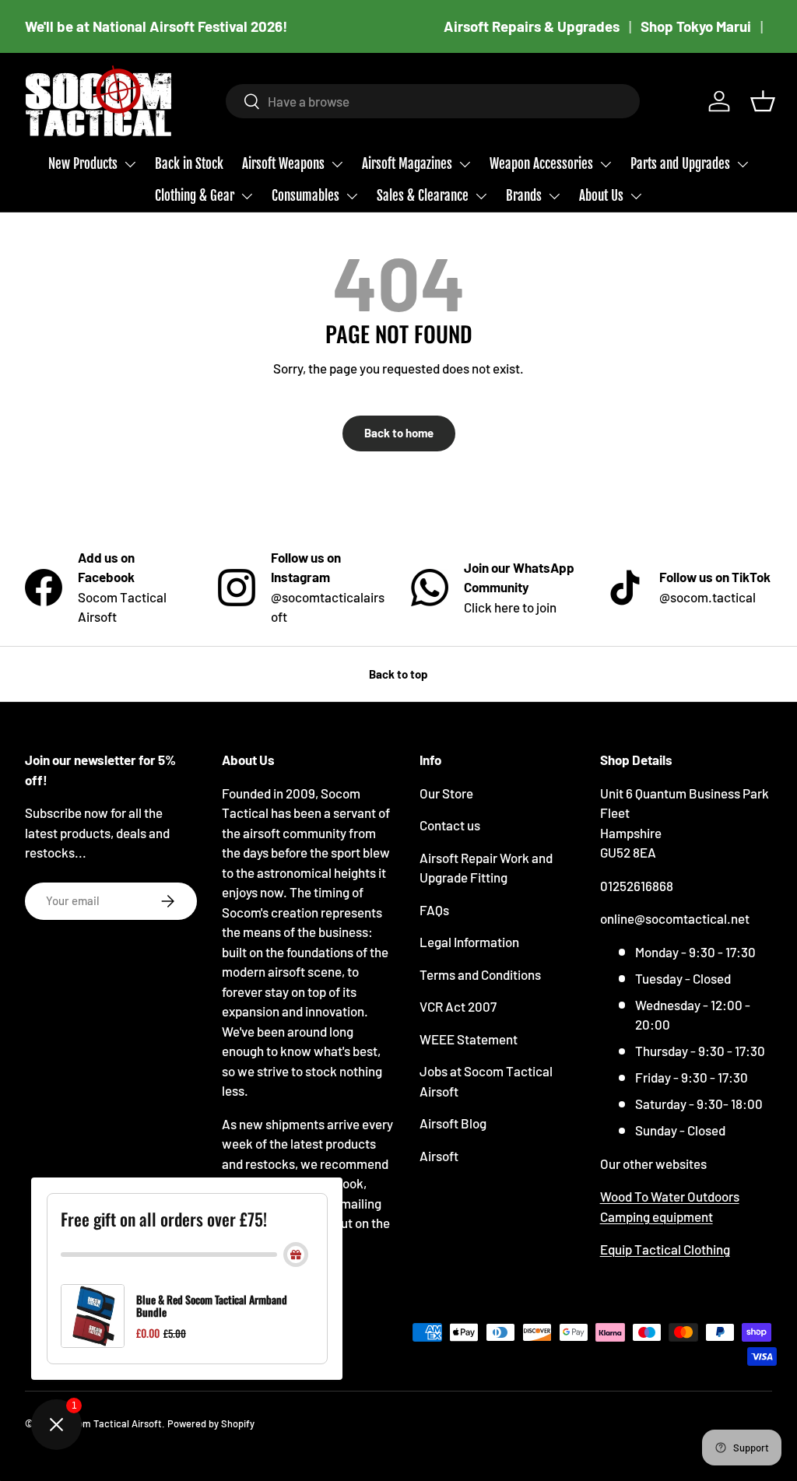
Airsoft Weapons (283, 164)
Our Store (446, 793)
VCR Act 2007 (458, 1006)
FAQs (434, 910)
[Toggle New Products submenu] (130, 164)
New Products (83, 164)
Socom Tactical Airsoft (111, 1423)
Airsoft (439, 1155)
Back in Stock (189, 164)
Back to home (399, 433)
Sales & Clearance (423, 196)
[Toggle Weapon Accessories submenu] (605, 164)
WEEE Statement (469, 1039)
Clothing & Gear (194, 196)
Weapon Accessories (541, 164)
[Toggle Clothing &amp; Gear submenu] (246, 196)
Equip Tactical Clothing (665, 1249)
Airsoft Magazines (407, 164)
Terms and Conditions (480, 974)
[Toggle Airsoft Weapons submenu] (337, 164)
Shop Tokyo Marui (696, 26)
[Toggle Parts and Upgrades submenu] (742, 164)
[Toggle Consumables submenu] (351, 196)
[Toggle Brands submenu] (554, 196)
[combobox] (433, 101)
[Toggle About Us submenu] (636, 196)
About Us (601, 196)
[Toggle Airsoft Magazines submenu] (464, 164)
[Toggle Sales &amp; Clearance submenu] (481, 196)
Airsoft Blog (453, 1123)
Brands (524, 196)
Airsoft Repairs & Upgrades (532, 26)
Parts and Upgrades (680, 164)
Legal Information (469, 941)
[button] (763, 101)
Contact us (450, 825)
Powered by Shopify (211, 1423)
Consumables (305, 196)
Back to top (398, 674)
